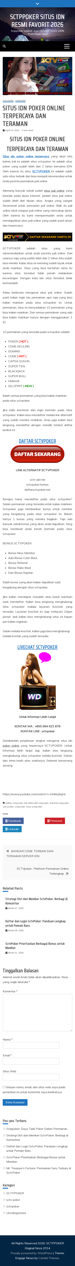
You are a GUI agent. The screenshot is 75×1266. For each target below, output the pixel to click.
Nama (8, 1039)
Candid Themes (49, 1258)
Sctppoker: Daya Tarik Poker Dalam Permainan (36, 1129)
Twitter (35, 821)
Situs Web (9, 1071)
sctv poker (8, 100)
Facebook (14, 821)
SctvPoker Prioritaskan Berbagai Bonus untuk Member (35, 945)
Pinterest (56, 821)
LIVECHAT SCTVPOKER (37, 647)
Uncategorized (16, 1213)
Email (7, 1055)
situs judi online (54, 190)
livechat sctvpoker (59, 803)
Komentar (10, 991)
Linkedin (13, 829)
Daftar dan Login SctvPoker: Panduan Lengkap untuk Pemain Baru (35, 923)
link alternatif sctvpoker (36, 803)
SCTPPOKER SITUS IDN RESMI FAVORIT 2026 (37, 21)
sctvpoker (20, 100)
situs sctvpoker (34, 806)
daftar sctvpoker (14, 803)
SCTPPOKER (15, 1193)
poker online (11, 745)
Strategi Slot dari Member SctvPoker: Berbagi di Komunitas (36, 901)
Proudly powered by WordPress (32, 1253)
